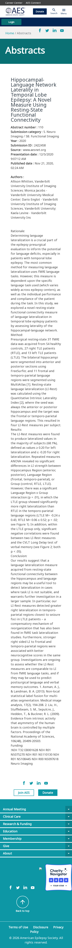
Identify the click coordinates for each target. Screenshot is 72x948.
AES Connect (33, 2)
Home (9, 33)
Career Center (13, 2)
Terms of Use (18, 927)
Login (11, 22)
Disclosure (40, 927)
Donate (40, 11)
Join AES (24, 793)
